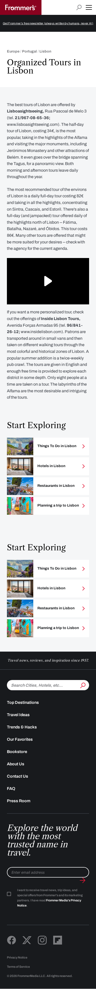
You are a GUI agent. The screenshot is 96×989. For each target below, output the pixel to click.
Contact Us (17, 776)
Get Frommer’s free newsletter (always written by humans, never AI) (48, 23)
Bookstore (17, 751)
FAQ (11, 788)
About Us (15, 764)
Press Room (18, 801)
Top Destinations (23, 702)
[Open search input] (79, 8)
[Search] (82, 684)
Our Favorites (20, 739)
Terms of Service (18, 967)
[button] (89, 7)
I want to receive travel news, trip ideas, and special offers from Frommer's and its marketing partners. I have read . (50, 897)
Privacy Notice (17, 957)
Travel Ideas (18, 715)
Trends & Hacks (22, 727)
